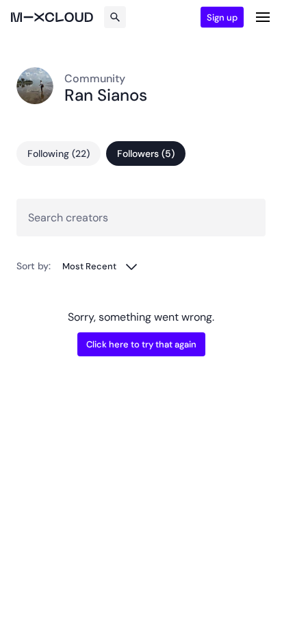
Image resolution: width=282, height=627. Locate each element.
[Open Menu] (263, 17)
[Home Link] (52, 17)
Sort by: (33, 266)
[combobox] (100, 266)
